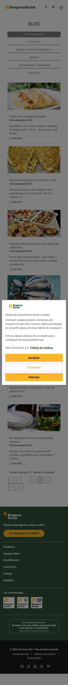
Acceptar (34, 358)
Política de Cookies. (41, 348)
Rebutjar (34, 377)
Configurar (34, 367)
